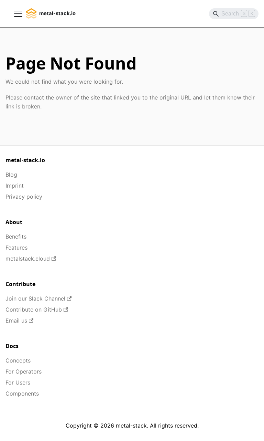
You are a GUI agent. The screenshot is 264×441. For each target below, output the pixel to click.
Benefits (16, 236)
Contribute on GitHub (34, 309)
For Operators (24, 371)
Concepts (18, 360)
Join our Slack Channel (35, 298)
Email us (16, 320)
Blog (11, 174)
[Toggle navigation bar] (18, 14)
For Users (18, 382)
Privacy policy (24, 196)
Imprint (15, 185)
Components (22, 393)
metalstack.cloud (28, 258)
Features (17, 247)
